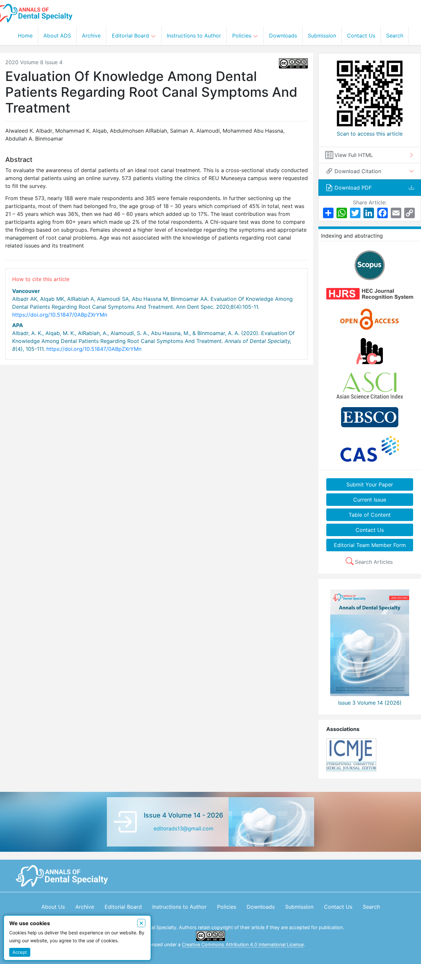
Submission (322, 35)
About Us (53, 906)
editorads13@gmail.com (183, 828)
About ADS (57, 35)
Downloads (283, 35)
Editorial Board (131, 35)
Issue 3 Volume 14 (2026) (370, 702)
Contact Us (361, 35)
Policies (242, 35)
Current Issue (369, 499)
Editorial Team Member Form (370, 545)
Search (394, 35)
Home (25, 35)
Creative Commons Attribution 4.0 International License (243, 944)
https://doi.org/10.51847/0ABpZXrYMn (59, 314)
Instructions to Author (194, 35)
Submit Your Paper (369, 484)
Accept (19, 952)
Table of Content (370, 514)
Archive (91, 35)
